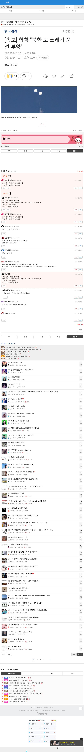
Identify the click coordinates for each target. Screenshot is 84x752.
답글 (4, 188)
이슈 (72, 673)
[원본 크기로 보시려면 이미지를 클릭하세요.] (39, 71)
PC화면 (39, 707)
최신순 (14, 171)
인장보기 (7, 146)
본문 (25, 151)
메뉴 (2, 146)
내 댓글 (42, 11)
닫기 (81, 739)
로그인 (33, 707)
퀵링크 (46, 707)
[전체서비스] (81, 2)
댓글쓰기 (75, 151)
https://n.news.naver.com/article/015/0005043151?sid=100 (19, 117)
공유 (74, 130)
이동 (8, 188)
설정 (51, 707)
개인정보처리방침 (32, 710)
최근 (3, 654)
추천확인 (3, 130)
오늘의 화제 (11, 673)
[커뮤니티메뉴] (2, 2)
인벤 (7, 2)
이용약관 (22, 710)
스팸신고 (15, 130)
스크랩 (80, 130)
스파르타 (5, 24)
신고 (9, 130)
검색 (74, 654)
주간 (31, 673)
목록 (9, 151)
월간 (52, 673)
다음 (58, 151)
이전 (42, 151)
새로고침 (80, 171)
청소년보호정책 (45, 710)
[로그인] (78, 2)
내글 (10, 11)
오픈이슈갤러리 (6, 7)
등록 (80, 329)
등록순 (10, 171)
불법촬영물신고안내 (58, 710)
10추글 (74, 11)
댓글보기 (75, 337)
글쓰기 (82, 7)
